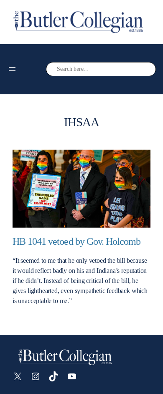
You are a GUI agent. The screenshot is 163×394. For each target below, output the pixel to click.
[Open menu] (12, 69)
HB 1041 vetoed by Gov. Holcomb (76, 241)
